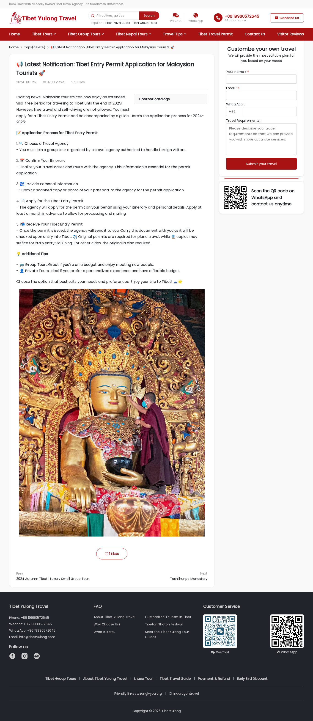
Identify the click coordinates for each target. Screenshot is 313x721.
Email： (232, 88)
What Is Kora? (104, 632)
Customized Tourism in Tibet (168, 617)
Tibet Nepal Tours (132, 34)
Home (14, 34)
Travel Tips (173, 34)
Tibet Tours (42, 34)
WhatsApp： (236, 104)
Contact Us (255, 34)
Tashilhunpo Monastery (188, 578)
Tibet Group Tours (144, 23)
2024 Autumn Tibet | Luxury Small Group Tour (52, 578)
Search (149, 15)
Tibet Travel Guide (117, 23)
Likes (112, 553)
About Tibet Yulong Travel (114, 617)
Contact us (287, 17)
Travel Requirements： (244, 120)
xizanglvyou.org (149, 693)
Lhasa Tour (143, 678)
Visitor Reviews (290, 34)
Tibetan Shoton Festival (164, 624)
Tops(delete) (34, 47)
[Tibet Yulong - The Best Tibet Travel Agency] (43, 17)
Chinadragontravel (184, 693)
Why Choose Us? (107, 624)
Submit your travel (261, 163)
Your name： (237, 71)
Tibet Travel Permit (215, 34)
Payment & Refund (214, 678)
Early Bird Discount (252, 678)
